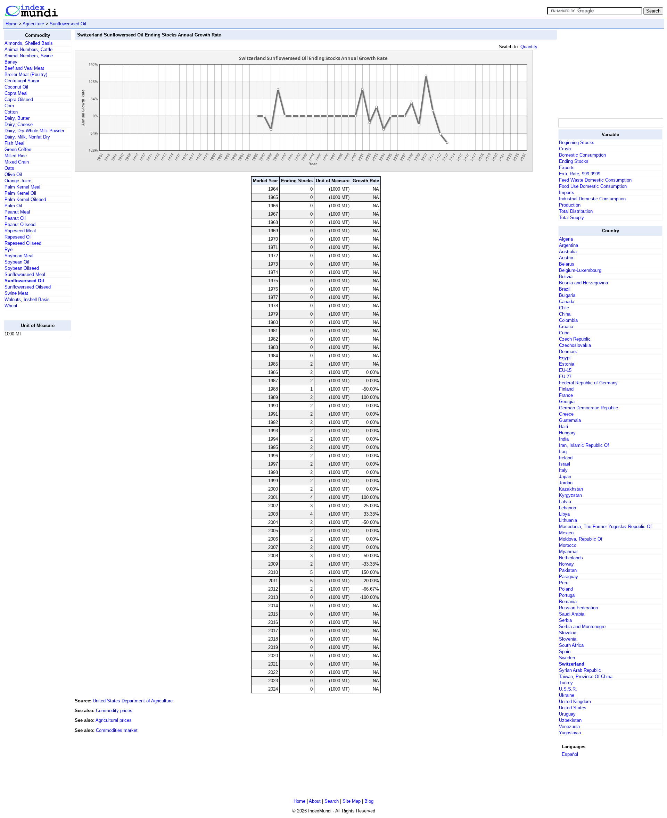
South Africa (571, 645)
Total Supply (571, 217)
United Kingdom (575, 701)
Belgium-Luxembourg (580, 270)
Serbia (565, 620)
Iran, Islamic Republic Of (584, 445)
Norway (566, 564)
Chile (564, 307)
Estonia (566, 364)
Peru (563, 582)
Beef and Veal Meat (24, 68)
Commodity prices (114, 710)
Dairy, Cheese (19, 124)
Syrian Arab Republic (580, 670)
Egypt (565, 357)
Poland (566, 589)
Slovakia (567, 632)
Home (11, 23)
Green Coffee (18, 149)
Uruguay (567, 714)
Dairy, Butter (17, 118)
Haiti (563, 426)
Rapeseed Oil (18, 237)
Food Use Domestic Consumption (593, 186)
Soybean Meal (19, 255)
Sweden (567, 657)
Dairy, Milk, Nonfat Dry (27, 137)
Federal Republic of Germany (588, 382)
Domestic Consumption (582, 155)
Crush (565, 148)
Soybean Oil (17, 262)
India (564, 439)
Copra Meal (16, 93)
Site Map (352, 801)
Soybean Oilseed (22, 268)
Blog (368, 801)
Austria (566, 257)
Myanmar (568, 551)
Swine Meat (16, 293)
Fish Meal (14, 143)
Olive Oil (13, 174)
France (566, 395)
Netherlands (571, 557)
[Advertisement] (31, 447)
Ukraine (566, 695)
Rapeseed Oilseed (23, 243)
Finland (566, 389)
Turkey (566, 682)
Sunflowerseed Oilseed (28, 287)
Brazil (564, 289)
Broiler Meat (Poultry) (26, 74)
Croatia (566, 326)
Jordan (566, 482)
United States (572, 707)
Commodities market (117, 730)
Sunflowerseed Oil (68, 23)
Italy (563, 470)
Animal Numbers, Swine (29, 55)
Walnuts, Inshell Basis (27, 299)
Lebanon (567, 507)
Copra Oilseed (19, 99)
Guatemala (570, 420)
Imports (566, 192)
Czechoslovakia (575, 345)
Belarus (566, 264)
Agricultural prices (114, 720)
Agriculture (33, 23)
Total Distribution (576, 211)
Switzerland (571, 664)
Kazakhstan (571, 489)
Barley (11, 62)
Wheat (11, 305)
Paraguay (568, 576)
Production (569, 205)
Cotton (11, 112)
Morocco (567, 545)
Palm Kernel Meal (22, 187)
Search (331, 801)
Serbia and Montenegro (582, 626)
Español (570, 754)
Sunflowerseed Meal (25, 274)
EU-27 (565, 376)
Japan (565, 476)
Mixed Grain (17, 162)
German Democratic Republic (588, 407)
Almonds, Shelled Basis (29, 43)
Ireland (566, 457)
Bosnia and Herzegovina (583, 282)
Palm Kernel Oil (20, 193)
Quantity (528, 46)
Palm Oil (13, 205)
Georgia (567, 401)
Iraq (563, 451)
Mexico (566, 532)
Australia (568, 251)
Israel (564, 464)
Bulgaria (567, 295)
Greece (566, 414)
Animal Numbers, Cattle (28, 49)
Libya (564, 514)
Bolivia (566, 276)
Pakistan (568, 570)
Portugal (567, 595)
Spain (564, 651)
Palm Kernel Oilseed (25, 199)
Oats (9, 168)
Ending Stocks (573, 161)
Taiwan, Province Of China (585, 676)
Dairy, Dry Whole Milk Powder (34, 130)
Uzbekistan (570, 720)
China (564, 314)
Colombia (568, 320)
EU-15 (565, 370)
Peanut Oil (15, 218)
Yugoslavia (570, 732)
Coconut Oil (16, 87)
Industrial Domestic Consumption (592, 198)
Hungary (567, 432)
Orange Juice (18, 180)
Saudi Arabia (571, 614)
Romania (568, 601)
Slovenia (567, 639)
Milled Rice (16, 155)
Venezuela (569, 726)
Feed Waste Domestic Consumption (595, 180)
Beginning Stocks (576, 142)
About (315, 801)
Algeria (566, 239)
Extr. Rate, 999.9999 (579, 173)
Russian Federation (578, 607)
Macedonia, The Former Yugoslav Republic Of (605, 526)
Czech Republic (575, 339)
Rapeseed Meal (20, 230)
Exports (567, 167)
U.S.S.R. (568, 689)
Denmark (568, 351)
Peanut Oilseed (20, 224)
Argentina (568, 245)
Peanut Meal (17, 212)
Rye (9, 249)
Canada (566, 301)
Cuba (564, 332)
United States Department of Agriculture (133, 700)
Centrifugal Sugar (22, 80)
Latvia (565, 501)
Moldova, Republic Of (580, 539)
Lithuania (568, 520)
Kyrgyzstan (570, 495)
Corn (9, 105)
